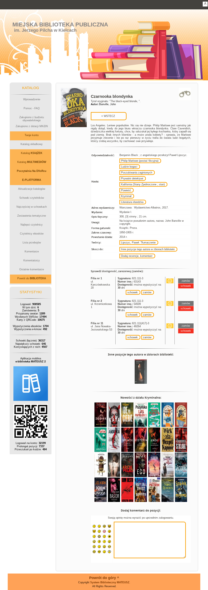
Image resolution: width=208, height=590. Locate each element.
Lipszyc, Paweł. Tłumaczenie (138, 242)
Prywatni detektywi (132, 178)
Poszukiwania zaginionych (136, 172)
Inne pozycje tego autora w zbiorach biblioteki (148, 249)
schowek (132, 292)
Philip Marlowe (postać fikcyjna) (139, 160)
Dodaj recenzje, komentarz (137, 255)
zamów (147, 292)
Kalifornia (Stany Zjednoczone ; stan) (143, 184)
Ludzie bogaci (129, 166)
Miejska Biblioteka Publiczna (60, 24)
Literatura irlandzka (132, 202)
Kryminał (126, 196)
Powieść (126, 190)
